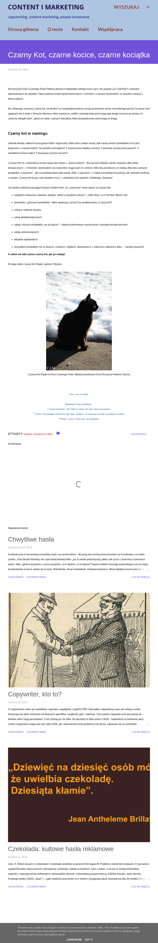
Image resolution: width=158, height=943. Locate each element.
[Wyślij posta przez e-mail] (58, 433)
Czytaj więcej (140, 576)
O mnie (55, 29)
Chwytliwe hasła (31, 539)
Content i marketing (46, 6)
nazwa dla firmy (43, 434)
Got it (89, 939)
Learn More (74, 939)
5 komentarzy (36, 886)
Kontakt (80, 29)
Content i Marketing (76, 419)
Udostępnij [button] (138, 433)
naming (28, 434)
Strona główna (23, 29)
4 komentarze (36, 576)
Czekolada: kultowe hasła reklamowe (61, 848)
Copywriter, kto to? (35, 694)
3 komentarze (36, 731)
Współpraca (110, 29)
